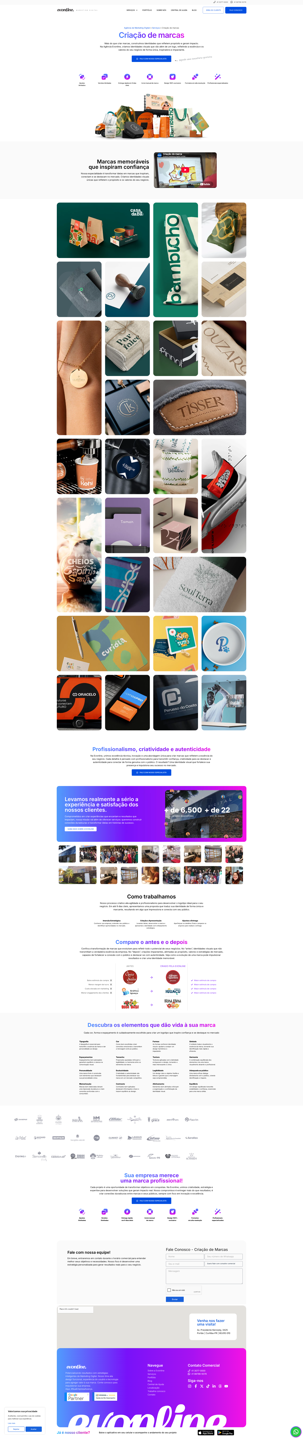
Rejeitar (16, 1429)
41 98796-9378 (240, 2)
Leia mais (11, 1423)
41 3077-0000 (222, 2)
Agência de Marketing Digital (137, 28)
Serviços (131, 10)
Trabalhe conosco (156, 1391)
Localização (153, 1388)
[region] (25, 1420)
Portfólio (147, 10)
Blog (194, 10)
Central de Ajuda (179, 10)
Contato (151, 1394)
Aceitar (33, 1429)
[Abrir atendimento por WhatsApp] (296, 1432)
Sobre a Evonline (156, 1370)
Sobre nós (161, 10)
